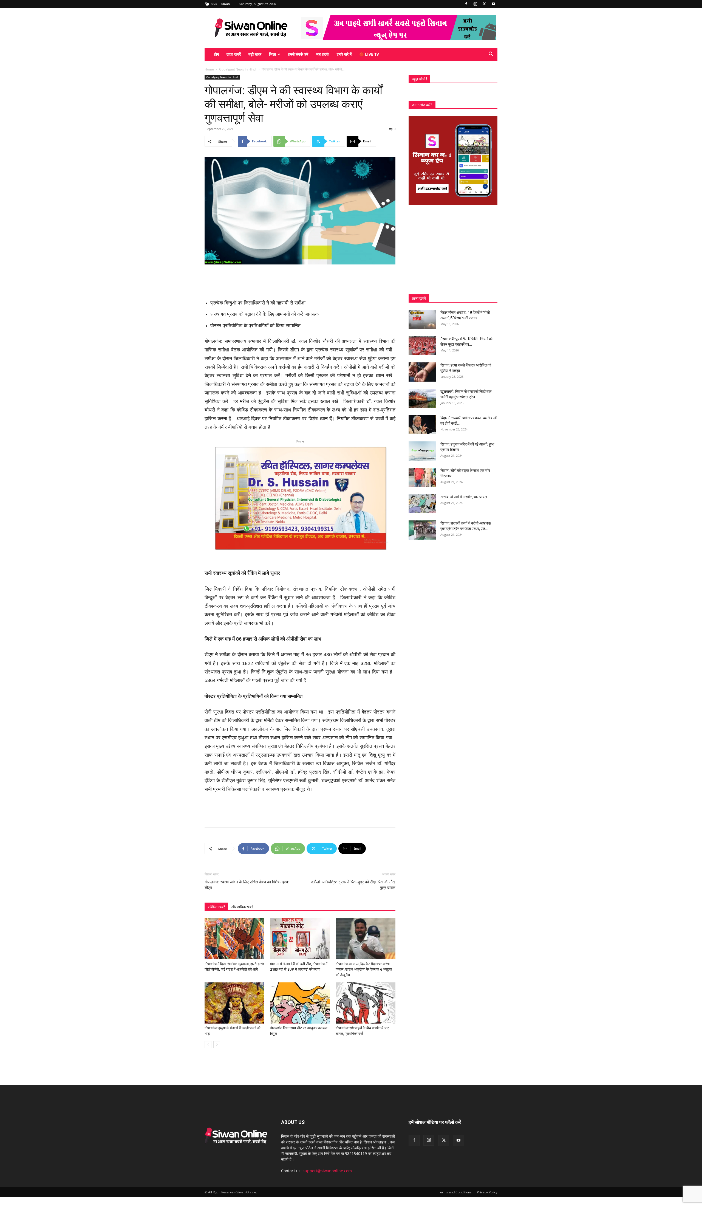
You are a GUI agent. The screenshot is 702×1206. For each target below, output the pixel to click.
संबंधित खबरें (216, 907)
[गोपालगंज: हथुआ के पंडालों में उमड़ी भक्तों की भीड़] (234, 1003)
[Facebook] (466, 4)
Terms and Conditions (455, 1192)
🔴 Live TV (369, 54)
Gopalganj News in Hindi (237, 69)
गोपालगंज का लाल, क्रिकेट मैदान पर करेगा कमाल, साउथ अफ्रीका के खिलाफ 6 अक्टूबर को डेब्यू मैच (364, 969)
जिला (272, 54)
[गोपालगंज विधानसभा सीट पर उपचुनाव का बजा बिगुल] (300, 1003)
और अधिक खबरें (242, 907)
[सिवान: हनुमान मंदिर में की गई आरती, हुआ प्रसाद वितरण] (422, 451)
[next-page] (216, 1044)
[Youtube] (493, 4)
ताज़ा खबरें (234, 54)
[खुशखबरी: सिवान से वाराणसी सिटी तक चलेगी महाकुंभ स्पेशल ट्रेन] (422, 398)
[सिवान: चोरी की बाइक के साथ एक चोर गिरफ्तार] (422, 477)
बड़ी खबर (254, 54)
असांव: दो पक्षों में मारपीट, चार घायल (463, 497)
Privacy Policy (487, 1192)
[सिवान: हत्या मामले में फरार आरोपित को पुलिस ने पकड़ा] (422, 372)
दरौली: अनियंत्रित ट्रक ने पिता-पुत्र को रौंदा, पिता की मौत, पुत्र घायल (353, 885)
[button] (490, 54)
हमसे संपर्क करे (298, 54)
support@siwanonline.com (327, 1170)
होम (216, 54)
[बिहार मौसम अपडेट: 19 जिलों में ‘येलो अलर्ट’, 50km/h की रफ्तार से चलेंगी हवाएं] (422, 319)
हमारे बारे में (344, 54)
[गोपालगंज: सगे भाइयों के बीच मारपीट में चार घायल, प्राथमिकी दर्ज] (365, 1003)
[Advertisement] (300, 280)
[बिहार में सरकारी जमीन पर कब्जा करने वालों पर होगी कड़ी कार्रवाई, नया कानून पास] (422, 424)
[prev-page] (208, 1044)
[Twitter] (484, 4)
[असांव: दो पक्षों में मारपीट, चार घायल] (422, 503)
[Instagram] (475, 4)
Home (209, 69)
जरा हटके (322, 54)
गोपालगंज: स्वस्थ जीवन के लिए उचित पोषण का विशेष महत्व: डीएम (247, 885)
